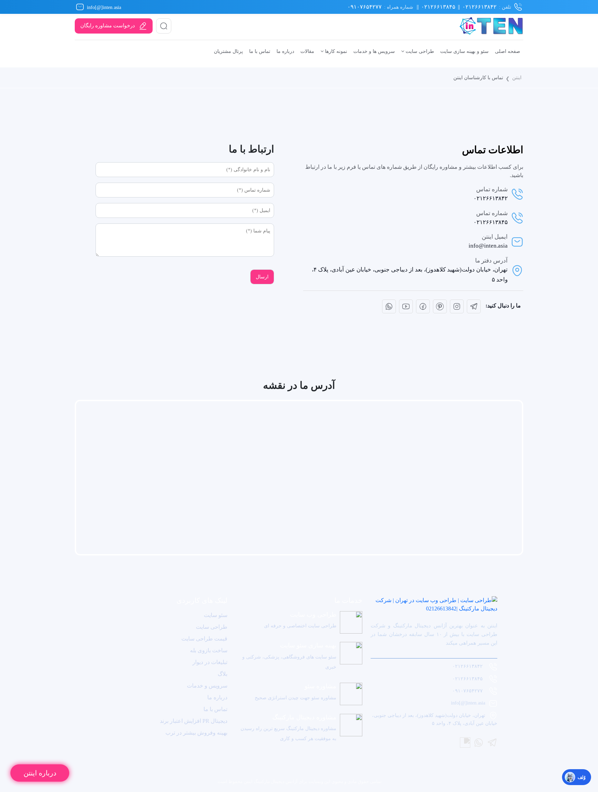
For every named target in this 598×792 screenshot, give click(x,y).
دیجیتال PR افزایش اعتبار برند (193, 721)
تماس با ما (259, 51)
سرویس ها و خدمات (374, 51)
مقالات (307, 51)
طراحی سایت (419, 51)
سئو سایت (215, 615)
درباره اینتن (40, 773)
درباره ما (285, 51)
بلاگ (222, 674)
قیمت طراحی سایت (204, 639)
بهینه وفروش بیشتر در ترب (196, 733)
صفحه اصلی (507, 51)
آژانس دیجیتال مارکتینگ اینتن (270, 781)
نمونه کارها (335, 51)
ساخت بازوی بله (208, 650)
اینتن (517, 77)
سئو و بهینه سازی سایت (464, 51)
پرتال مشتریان (228, 51)
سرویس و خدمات (207, 686)
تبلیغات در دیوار (209, 662)
